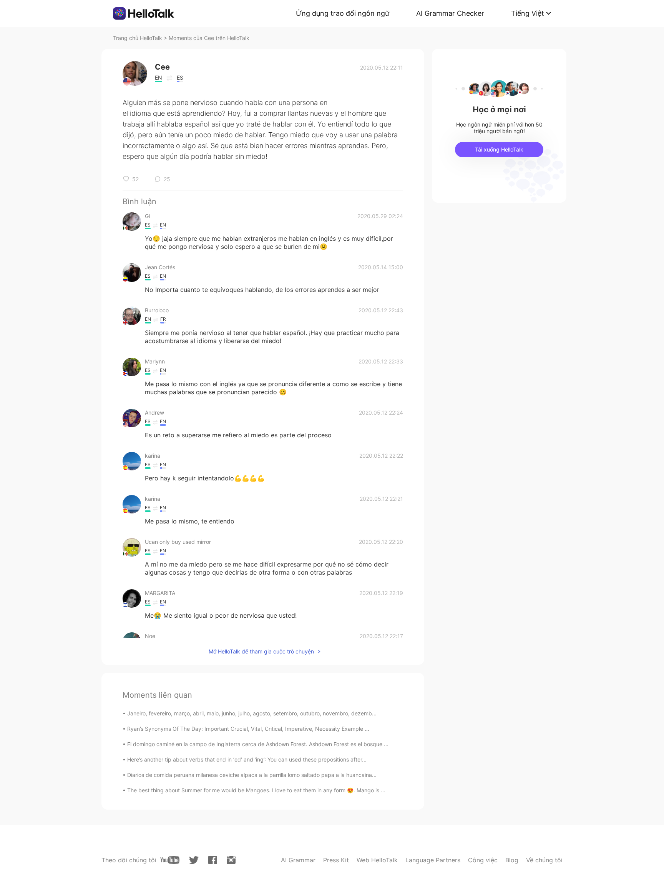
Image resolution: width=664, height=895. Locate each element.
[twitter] (194, 860)
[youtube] (169, 860)
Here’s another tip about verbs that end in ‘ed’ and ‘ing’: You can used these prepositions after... (247, 759)
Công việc (483, 860)
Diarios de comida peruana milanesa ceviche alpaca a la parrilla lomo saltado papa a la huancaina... (252, 775)
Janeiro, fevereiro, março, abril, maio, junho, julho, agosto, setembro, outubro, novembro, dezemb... (252, 713)
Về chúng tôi (544, 860)
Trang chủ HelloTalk (138, 38)
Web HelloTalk (377, 860)
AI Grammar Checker (450, 13)
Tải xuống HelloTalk (499, 149)
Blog (511, 860)
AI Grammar (298, 860)
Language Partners (432, 860)
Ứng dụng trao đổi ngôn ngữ (342, 13)
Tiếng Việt (527, 13)
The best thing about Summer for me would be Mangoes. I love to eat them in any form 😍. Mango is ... (256, 790)
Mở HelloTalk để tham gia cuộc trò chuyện (261, 651)
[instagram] (231, 860)
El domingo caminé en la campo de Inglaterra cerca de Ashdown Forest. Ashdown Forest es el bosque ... (257, 744)
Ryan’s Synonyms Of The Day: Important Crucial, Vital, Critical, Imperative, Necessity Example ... (248, 728)
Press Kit (336, 860)
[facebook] (212, 860)
